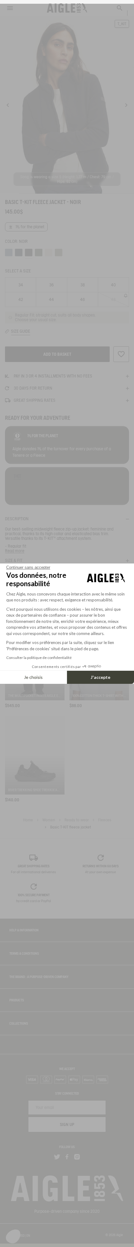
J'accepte (100, 677)
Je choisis (33, 677)
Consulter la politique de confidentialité (39, 657)
